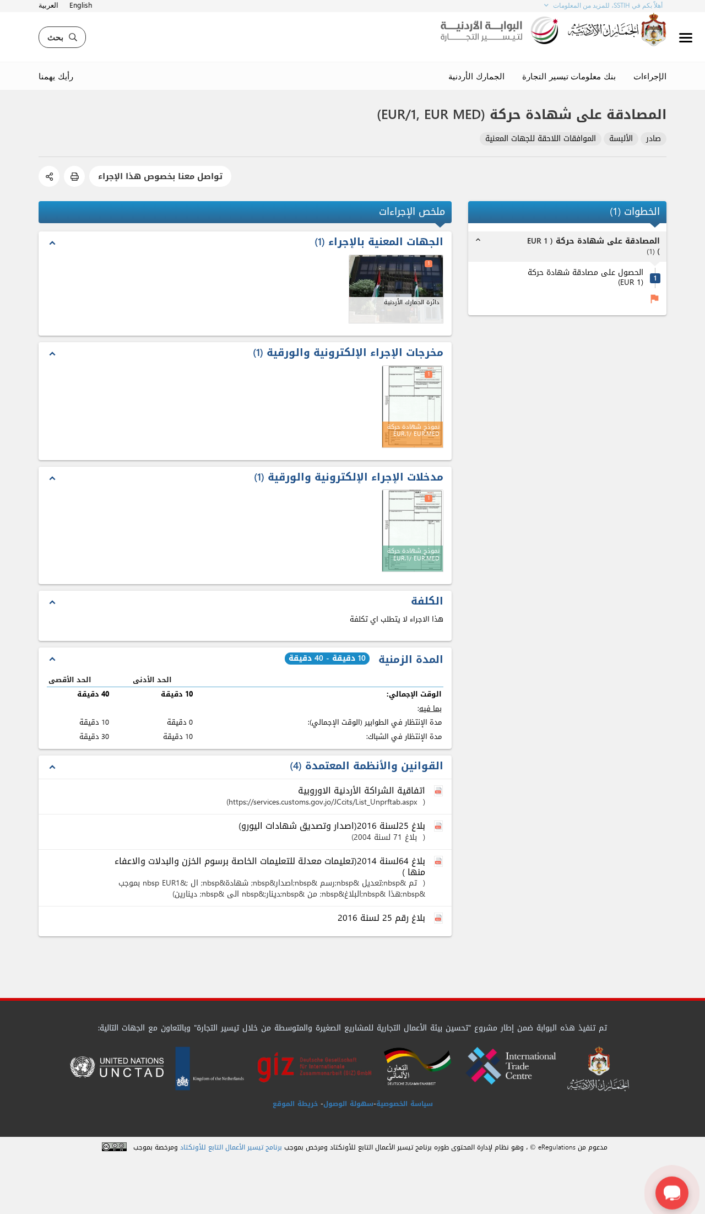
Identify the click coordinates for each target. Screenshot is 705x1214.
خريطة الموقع (295, 1104)
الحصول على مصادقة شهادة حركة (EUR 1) (585, 278)
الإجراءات (649, 76)
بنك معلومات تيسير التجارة (569, 76)
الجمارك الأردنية (476, 76)
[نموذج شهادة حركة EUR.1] (412, 530)
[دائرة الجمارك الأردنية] (396, 289)
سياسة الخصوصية (404, 1104)
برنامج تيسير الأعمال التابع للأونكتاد (231, 1147)
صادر (653, 139)
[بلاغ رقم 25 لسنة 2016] (439, 919)
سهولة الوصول (348, 1104)
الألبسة (621, 139)
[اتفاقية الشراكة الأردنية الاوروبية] (439, 791)
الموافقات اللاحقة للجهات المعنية (540, 139)
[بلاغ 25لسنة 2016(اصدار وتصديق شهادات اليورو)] (439, 827)
